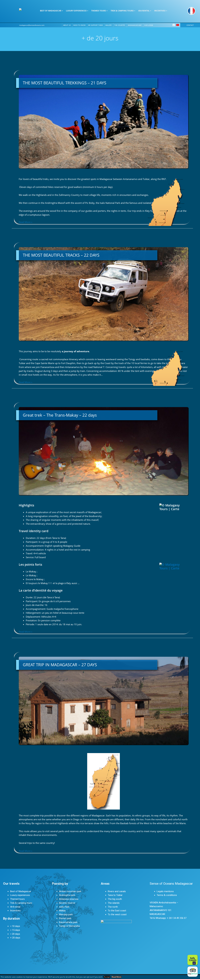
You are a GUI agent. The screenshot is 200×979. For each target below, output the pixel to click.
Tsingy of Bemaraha (69, 926)
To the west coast (117, 914)
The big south (115, 899)
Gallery (108, 25)
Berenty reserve (67, 903)
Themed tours (17, 899)
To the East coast (117, 910)
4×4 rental (15, 906)
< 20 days (15, 934)
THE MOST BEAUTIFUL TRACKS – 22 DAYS (61, 255)
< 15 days (15, 930)
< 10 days (15, 926)
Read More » (25, 222)
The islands (114, 903)
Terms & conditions (167, 895)
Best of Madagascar (20, 891)
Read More (116, 977)
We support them (95, 25)
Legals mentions (165, 891)
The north (113, 906)
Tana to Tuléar (115, 895)
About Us (67, 25)
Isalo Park (64, 906)
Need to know (79, 25)
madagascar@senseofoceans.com (31, 25)
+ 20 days (15, 937)
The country (119, 25)
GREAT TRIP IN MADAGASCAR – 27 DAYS (60, 664)
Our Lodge (148, 25)
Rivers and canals (117, 891)
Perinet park (65, 918)
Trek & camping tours (21, 903)
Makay (62, 910)
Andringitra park (67, 895)
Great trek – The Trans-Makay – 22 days (60, 415)
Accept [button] (107, 977)
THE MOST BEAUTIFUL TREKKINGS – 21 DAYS (64, 83)
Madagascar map (135, 25)
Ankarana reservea (68, 899)
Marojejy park (66, 914)
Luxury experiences (20, 895)
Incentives (15, 910)
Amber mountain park (70, 891)
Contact (190, 25)
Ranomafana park (68, 922)
